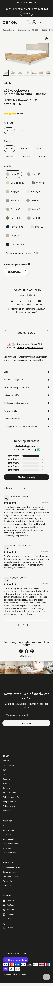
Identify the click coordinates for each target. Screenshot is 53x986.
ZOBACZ (26, 13)
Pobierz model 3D (12, 419)
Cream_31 (37, 209)
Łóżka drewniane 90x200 (28, 30)
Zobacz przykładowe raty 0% (30, 347)
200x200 (41, 156)
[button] (10, 114)
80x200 (9, 148)
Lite (21, 130)
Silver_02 (36, 174)
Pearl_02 (39, 227)
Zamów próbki (10, 411)
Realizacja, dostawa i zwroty (17, 403)
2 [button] (23, 625)
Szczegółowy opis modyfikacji (17, 387)
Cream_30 (15, 209)
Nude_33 (15, 200)
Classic (9, 130)
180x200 (26, 156)
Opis (6, 372)
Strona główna (8, 30)
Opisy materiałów (12, 395)
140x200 (39, 148)
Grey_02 (40, 183)
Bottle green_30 (18, 244)
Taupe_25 (15, 235)
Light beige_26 (17, 183)
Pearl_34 (36, 218)
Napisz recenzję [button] (26, 477)
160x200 (10, 156)
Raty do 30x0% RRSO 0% (26, 3)
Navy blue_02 (17, 227)
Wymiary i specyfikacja (14, 379)
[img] (10, 503)
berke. (9, 83)
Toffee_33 (15, 218)
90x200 (24, 148)
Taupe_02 (15, 174)
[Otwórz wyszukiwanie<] (28, 21)
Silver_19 (35, 200)
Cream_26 (36, 191)
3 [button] (27, 625)
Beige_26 (15, 191)
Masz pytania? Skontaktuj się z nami (20, 426)
